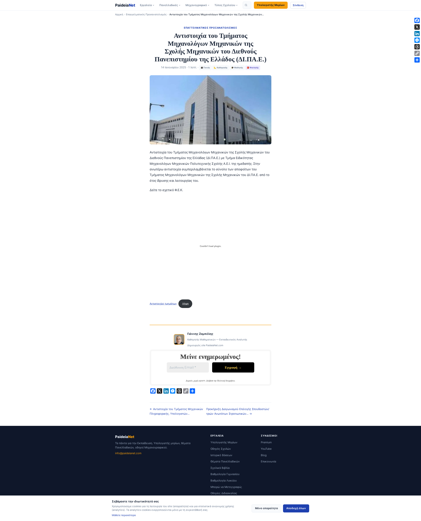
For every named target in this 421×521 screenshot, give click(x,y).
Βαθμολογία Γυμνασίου (224, 474)
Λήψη (185, 303)
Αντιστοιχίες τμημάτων (163, 303)
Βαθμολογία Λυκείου (223, 480)
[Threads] (417, 46)
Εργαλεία (146, 5)
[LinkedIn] (417, 33)
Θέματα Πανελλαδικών (225, 461)
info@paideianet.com (128, 453)
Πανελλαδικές (168, 5)
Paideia (125, 5)
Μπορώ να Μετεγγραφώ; (226, 487)
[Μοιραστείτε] (417, 60)
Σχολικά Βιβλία (220, 467)
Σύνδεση (298, 5)
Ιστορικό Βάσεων (221, 455)
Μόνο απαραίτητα (266, 508)
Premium (266, 442)
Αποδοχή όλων (296, 508)
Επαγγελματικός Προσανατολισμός (146, 14)
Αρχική (119, 14)
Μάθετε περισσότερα (124, 515)
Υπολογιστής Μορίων (271, 5)
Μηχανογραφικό (196, 5)
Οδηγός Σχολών (220, 448)
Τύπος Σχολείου (224, 5)
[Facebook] (417, 20)
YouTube (266, 448)
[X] (417, 27)
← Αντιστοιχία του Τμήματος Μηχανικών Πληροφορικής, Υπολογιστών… (176, 411)
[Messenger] (417, 40)
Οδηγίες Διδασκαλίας (223, 493)
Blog (264, 455)
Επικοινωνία (268, 461)
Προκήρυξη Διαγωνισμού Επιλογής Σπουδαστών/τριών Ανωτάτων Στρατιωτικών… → (237, 411)
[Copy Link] (417, 53)
